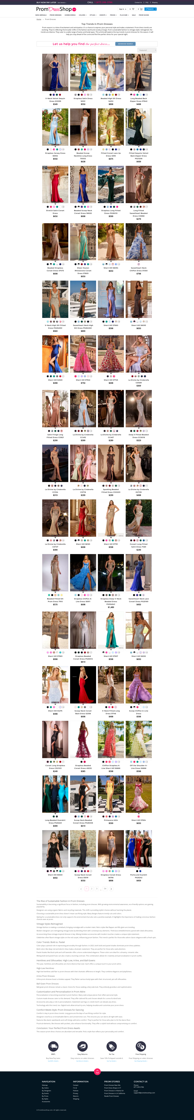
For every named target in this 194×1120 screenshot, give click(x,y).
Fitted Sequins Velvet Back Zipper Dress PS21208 (138, 156)
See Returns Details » (82, 1061)
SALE (134, 15)
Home (39, 19)
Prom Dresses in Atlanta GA (114, 1091)
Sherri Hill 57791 (111, 544)
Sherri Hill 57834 (139, 820)
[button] (150, 9)
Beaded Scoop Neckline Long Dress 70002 (83, 156)
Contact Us (138, 2)
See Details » (62, 3)
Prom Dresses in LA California (114, 1093)
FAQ (147, 2)
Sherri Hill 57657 (111, 656)
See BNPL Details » (53, 1061)
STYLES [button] (92, 15)
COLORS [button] (82, 15)
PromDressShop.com (45, 1110)
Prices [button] (113, 15)
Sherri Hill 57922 (83, 380)
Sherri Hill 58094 (111, 268)
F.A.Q (75, 1088)
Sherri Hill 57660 (111, 325)
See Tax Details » (112, 1061)
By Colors (45, 1088)
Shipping (155, 2)
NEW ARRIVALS (40, 15)
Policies (75, 1091)
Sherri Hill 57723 (111, 380)
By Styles (45, 1099)
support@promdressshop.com (144, 1093)
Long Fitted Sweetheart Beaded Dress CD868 (139, 213)
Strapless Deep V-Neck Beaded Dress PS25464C (111, 601)
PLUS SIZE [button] (124, 15)
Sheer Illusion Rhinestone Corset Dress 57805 (83, 270)
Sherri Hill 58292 (139, 656)
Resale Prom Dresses (111, 1096)
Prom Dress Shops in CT (112, 1088)
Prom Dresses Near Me (112, 1085)
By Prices (45, 1096)
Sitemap (45, 1085)
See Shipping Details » (140, 1061)
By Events (45, 1093)
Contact (75, 1085)
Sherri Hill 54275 (55, 711)
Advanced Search (125, 44)
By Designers (46, 1091)
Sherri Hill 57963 (55, 656)
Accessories (46, 1101)
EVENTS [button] (103, 15)
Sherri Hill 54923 (55, 380)
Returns (75, 1096)
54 (105, 888)
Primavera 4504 (111, 820)
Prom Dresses (55, 15)
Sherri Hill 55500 (55, 875)
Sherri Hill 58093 (138, 325)
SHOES (144, 15)
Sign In (121, 9)
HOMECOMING (70, 15)
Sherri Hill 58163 (83, 544)
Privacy (75, 1093)
